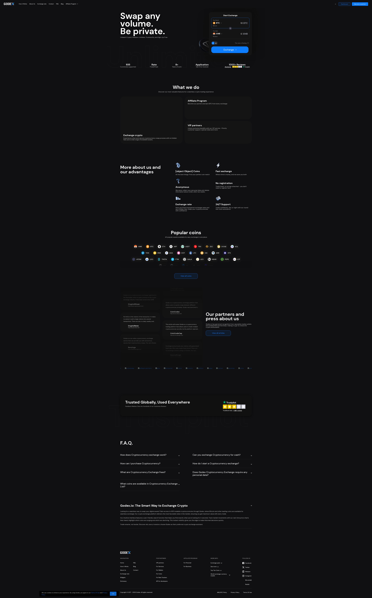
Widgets (122, 577)
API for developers (162, 581)
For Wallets (159, 570)
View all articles (218, 333)
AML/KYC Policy (222, 592)
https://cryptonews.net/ (133, 327)
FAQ (57, 4)
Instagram (248, 576)
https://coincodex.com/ (176, 313)
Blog (62, 4)
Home (122, 562)
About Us (32, 4)
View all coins (186, 276)
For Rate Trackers (161, 577)
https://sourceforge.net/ (176, 357)
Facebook (248, 563)
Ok (113, 594)
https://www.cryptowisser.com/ (135, 306)
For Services (160, 566)
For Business (187, 566)
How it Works (23, 4)
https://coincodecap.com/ (176, 335)
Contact (51, 4)
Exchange (229, 49)
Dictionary (123, 581)
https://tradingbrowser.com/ (177, 290)
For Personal (187, 562)
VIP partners (160, 562)
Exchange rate (41, 4)
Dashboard (344, 4)
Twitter (247, 567)
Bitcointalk (248, 580)
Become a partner (360, 4)
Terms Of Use (247, 592)
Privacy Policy (235, 592)
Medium (247, 571)
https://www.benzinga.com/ (134, 349)
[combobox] (72, 4)
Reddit (247, 584)
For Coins (159, 573)
